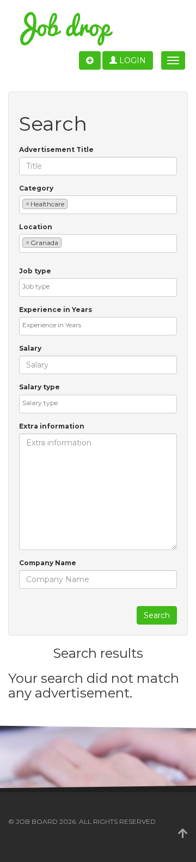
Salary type (39, 387)
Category (36, 188)
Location (35, 227)
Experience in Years (55, 309)
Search (157, 615)
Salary (30, 348)
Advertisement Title (56, 149)
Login (131, 60)
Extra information (51, 426)
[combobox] (98, 204)
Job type (35, 271)
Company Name (47, 563)
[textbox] (72, 203)
